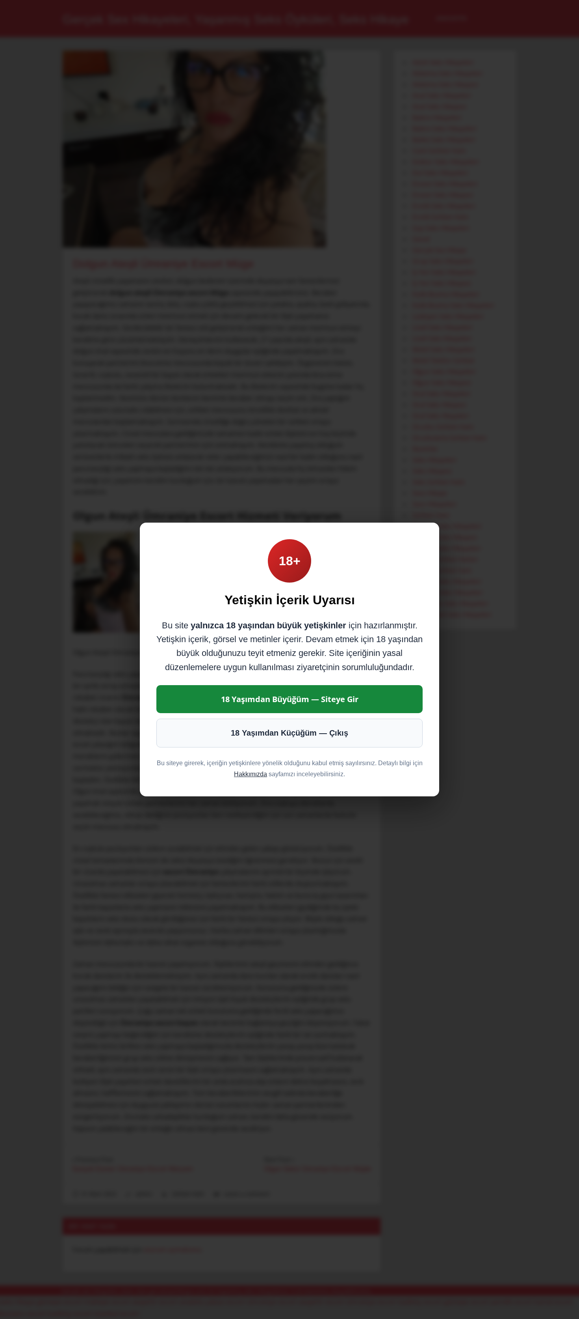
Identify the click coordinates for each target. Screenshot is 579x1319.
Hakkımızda (250, 774)
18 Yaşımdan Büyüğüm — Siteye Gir (289, 699)
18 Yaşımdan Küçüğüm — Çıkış (289, 733)
